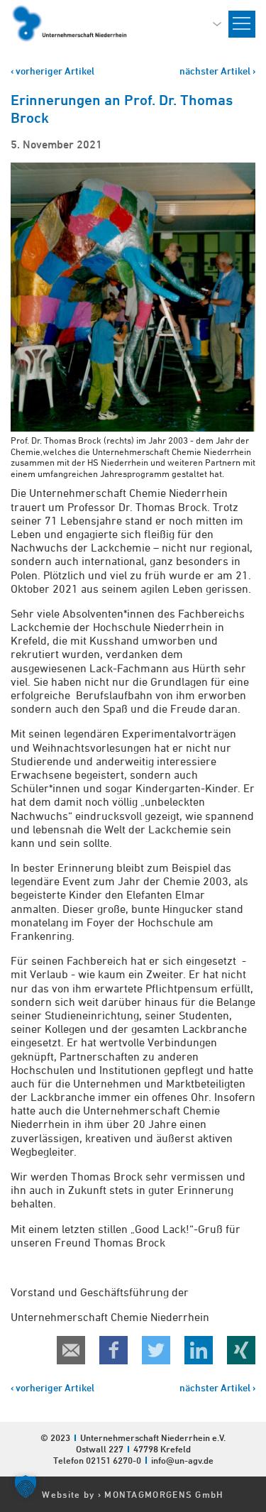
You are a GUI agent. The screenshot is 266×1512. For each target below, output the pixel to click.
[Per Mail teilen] (71, 1350)
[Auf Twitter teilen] (156, 1350)
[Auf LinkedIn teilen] (198, 1350)
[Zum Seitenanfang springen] (254, 1349)
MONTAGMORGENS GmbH (163, 1494)
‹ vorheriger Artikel (52, 71)
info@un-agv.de (182, 1460)
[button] (25, 1486)
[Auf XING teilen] (241, 1350)
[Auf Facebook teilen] (113, 1350)
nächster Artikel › (217, 71)
